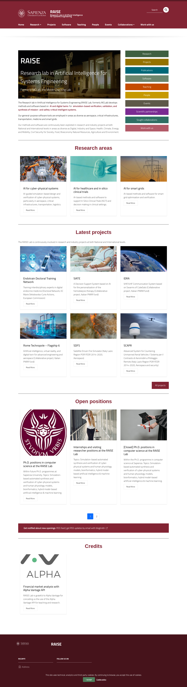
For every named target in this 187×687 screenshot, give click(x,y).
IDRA (127, 278)
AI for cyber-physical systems (40, 188)
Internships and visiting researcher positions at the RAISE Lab (93, 450)
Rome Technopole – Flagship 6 (41, 345)
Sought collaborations (147, 120)
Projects (51, 24)
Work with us (147, 24)
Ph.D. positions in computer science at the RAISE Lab (39, 464)
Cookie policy (101, 679)
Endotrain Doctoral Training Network (39, 280)
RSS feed (60, 528)
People (95, 24)
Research (34, 24)
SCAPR (128, 345)
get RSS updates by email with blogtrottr (86, 528)
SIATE (77, 278)
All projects (160, 385)
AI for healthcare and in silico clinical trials (91, 190)
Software (66, 24)
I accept (89, 679)
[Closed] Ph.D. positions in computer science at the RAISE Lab (142, 450)
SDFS (77, 345)
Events (108, 24)
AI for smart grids (134, 188)
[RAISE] (32, 13)
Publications (147, 70)
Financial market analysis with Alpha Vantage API (41, 588)
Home (21, 24)
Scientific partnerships (146, 111)
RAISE (56, 644)
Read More (30, 210)
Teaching (81, 24)
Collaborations (125, 24)
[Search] (166, 10)
